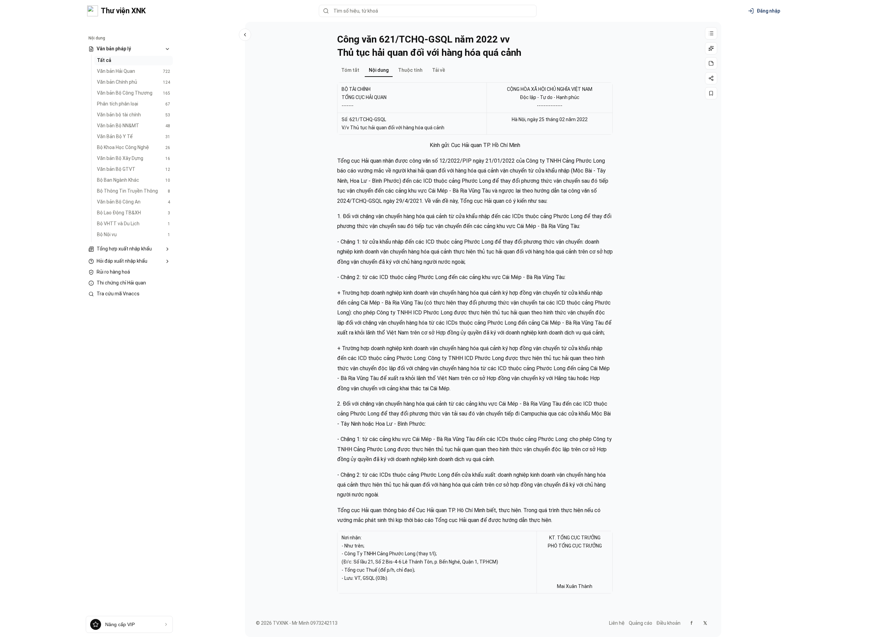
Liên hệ (617, 623)
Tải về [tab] (438, 70)
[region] (475, 108)
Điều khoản (668, 623)
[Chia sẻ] (711, 78)
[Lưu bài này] (711, 93)
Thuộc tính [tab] (410, 70)
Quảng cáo (640, 623)
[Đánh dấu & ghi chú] (711, 63)
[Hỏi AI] (711, 48)
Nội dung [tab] (379, 70)
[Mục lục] (711, 33)
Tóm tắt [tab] (350, 70)
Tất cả (104, 60)
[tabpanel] (475, 335)
